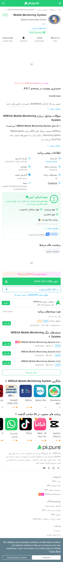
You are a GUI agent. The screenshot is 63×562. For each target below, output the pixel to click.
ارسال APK (56, 514)
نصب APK (56, 481)
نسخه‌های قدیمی (39, 28)
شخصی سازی (42, 9)
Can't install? (7, 311)
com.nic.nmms (51, 161)
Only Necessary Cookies (17, 557)
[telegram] (58, 468)
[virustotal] (26, 196)
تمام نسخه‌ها (31, 372)
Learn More (55, 551)
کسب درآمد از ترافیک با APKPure (47, 518)
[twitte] (49, 468)
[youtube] (44, 468)
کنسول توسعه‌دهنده (53, 505)
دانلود (6, 302)
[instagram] (53, 468)
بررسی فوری (22, 178)
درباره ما (57, 530)
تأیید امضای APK (54, 485)
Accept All (46, 557)
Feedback (52, 183)
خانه (59, 9)
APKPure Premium (53, 494)
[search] (3, 3)
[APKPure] (31, 3)
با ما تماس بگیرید (54, 534)
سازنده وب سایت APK (51, 510)
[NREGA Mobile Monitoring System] (54, 19)
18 (56, 178)
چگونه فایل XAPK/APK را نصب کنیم (32, 294)
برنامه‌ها (52, 9)
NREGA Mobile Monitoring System (21, 9)
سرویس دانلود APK (52, 489)
